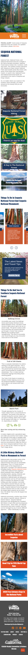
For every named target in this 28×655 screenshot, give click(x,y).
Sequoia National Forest (18, 469)
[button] (22, 650)
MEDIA (17, 632)
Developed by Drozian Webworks (14, 624)
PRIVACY (15, 634)
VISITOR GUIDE (5, 632)
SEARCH (21, 634)
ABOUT (12, 632)
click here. (16, 46)
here (2, 445)
